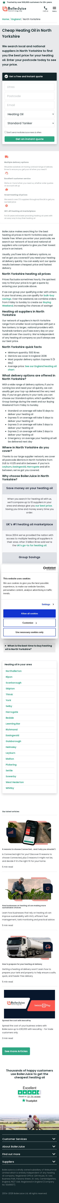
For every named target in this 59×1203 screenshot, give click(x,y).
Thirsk (9, 694)
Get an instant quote (30, 139)
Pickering (11, 764)
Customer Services (14, 1139)
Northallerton (13, 671)
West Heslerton (15, 782)
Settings (46, 604)
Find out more (11, 1154)
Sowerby (11, 776)
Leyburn (7, 466)
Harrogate (33, 466)
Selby (9, 706)
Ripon (9, 677)
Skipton (10, 688)
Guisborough (13, 741)
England (16, 19)
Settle (9, 770)
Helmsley (11, 747)
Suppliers (8, 1161)
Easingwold (19, 466)
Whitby (10, 788)
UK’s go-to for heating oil (31, 545)
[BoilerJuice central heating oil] (14, 9)
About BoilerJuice (13, 1146)
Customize (27, 623)
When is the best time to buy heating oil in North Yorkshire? (28, 647)
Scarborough (13, 682)
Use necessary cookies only (29, 632)
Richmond (11, 729)
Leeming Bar (13, 723)
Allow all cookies (29, 613)
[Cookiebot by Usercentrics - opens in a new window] (43, 568)
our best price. (43, 505)
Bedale (10, 717)
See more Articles (16, 1051)
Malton (10, 758)
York (8, 700)
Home (5, 19)
